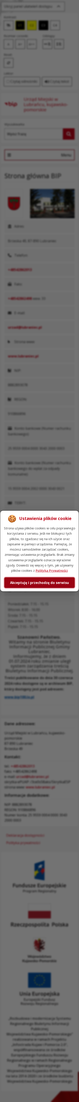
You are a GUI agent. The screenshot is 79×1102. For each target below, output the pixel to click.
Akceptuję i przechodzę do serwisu (39, 582)
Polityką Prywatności (52, 570)
